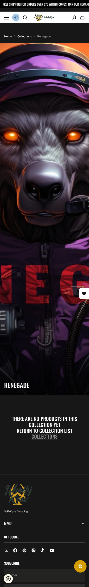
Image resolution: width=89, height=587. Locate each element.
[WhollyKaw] (44, 17)
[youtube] (51, 550)
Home (8, 36)
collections (44, 436)
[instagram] (33, 550)
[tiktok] (42, 550)
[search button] (25, 17)
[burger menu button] (6, 17)
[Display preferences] (8, 579)
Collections (24, 36)
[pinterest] (24, 550)
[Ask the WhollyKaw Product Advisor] (15, 17)
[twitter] (6, 550)
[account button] (74, 17)
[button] (82, 17)
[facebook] (15, 550)
